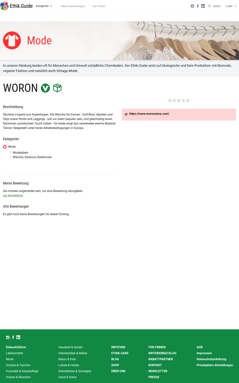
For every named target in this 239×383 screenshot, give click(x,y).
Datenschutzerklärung (211, 359)
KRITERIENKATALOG (162, 353)
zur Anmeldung (13, 195)
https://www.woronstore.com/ (149, 114)
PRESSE (153, 377)
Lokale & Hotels (68, 365)
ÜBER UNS (118, 371)
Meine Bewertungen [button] (73, 6)
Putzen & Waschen (18, 377)
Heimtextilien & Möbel (72, 353)
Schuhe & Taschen (18, 365)
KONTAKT (155, 365)
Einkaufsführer (16, 347)
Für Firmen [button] (99, 6)
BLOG (115, 359)
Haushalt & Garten (70, 347)
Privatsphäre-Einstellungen (215, 365)
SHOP (115, 365)
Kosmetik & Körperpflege (22, 371)
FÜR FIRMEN (157, 347)
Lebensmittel (14, 353)
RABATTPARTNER (160, 359)
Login (229, 5)
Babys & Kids (67, 359)
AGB (200, 347)
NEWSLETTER (157, 371)
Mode (9, 359)
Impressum (204, 353)
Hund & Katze (67, 377)
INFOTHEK (118, 347)
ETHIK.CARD (119, 353)
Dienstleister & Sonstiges (74, 371)
